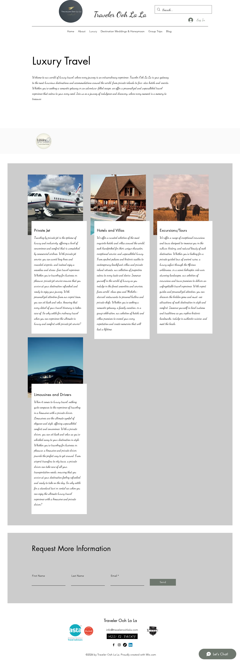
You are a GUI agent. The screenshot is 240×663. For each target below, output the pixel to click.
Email (114, 575)
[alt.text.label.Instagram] (119, 645)
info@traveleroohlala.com (122, 630)
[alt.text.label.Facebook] (114, 645)
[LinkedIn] (130, 645)
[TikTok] (125, 645)
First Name (38, 575)
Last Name (77, 575)
